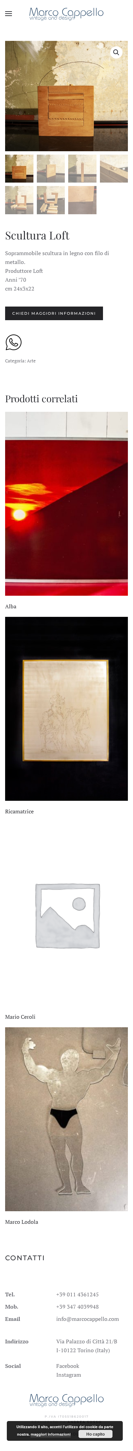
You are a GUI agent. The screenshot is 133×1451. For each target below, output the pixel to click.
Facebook (67, 1366)
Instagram (68, 1374)
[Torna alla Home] (66, 13)
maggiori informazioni (51, 1434)
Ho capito (95, 1434)
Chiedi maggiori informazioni (54, 313)
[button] (8, 13)
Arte (31, 361)
